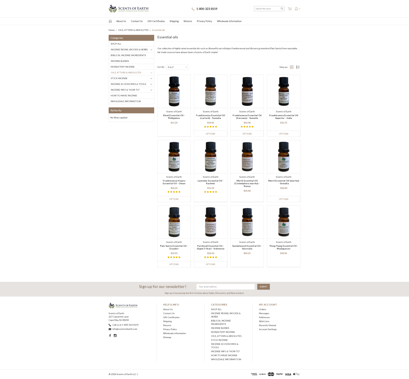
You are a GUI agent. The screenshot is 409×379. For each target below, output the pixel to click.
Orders (262, 309)
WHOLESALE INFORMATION (126, 101)
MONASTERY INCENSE (123, 66)
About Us (121, 21)
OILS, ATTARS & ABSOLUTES (126, 72)
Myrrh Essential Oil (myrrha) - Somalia (283, 182)
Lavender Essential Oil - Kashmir (211, 182)
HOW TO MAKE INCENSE (124, 95)
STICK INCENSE (119, 78)
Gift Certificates (156, 21)
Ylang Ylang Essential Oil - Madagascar (283, 247)
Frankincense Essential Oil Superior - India (283, 116)
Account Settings (268, 329)
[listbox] (177, 67)
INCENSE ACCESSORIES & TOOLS (128, 84)
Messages (264, 313)
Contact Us (137, 21)
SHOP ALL (116, 43)
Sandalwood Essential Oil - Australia (247, 247)
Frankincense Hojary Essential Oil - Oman (174, 182)
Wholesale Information (229, 21)
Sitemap (167, 337)
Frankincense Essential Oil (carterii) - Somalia (210, 116)
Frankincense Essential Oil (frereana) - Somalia (247, 116)
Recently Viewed (267, 325)
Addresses (264, 317)
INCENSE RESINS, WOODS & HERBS (129, 49)
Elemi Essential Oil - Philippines (174, 116)
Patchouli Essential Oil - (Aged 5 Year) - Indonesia (210, 247)
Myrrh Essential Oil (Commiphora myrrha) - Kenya (247, 183)
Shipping (174, 21)
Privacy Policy (204, 21)
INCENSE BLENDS (120, 61)
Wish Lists (264, 321)
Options (210, 133)
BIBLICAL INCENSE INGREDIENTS (128, 55)
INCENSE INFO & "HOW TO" (125, 89)
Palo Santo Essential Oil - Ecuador (174, 247)
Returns (188, 21)
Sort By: (161, 67)
